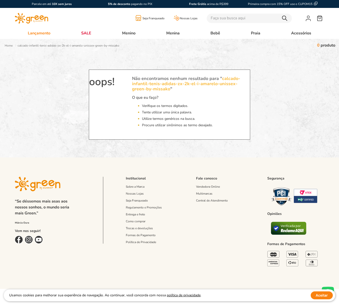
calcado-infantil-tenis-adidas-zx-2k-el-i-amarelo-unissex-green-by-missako (68, 46)
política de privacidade (184, 295)
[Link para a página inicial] (9, 46)
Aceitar (322, 295)
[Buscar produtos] (286, 18)
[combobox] (256, 18)
